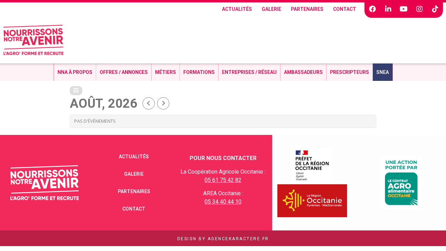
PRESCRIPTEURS (349, 72)
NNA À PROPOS (74, 72)
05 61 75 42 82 (223, 180)
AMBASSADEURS (303, 72)
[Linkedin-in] (388, 9)
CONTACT (344, 9)
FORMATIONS (199, 72)
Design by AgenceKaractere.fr (223, 238)
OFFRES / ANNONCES (124, 72)
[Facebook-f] (372, 9)
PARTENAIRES (307, 9)
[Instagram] (419, 9)
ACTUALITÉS (237, 9)
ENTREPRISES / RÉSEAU (249, 72)
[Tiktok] (435, 9)
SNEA (382, 72)
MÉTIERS (165, 72)
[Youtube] (404, 9)
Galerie (271, 9)
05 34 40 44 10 (223, 201)
